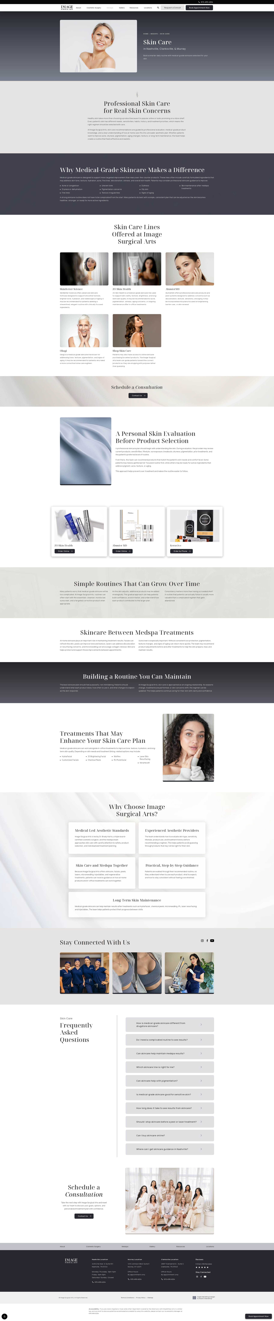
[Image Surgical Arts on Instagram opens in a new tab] (202, 941)
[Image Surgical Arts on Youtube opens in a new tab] (212, 941)
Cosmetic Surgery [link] (94, 8)
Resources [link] (134, 8)
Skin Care (165, 34)
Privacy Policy (140, 1298)
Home (146, 34)
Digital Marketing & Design (206, 1297)
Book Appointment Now (201, 7)
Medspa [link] (110, 8)
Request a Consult (172, 8)
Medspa (154, 34)
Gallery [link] (122, 8)
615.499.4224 (94, 1313)
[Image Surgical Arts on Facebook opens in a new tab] (207, 941)
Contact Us (137, 395)
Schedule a (84, 1191)
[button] (4, 1316)
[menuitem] (79, 8)
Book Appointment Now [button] (258, 1316)
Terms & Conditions (127, 1298)
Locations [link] (148, 8)
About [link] (78, 8)
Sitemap (150, 1298)
